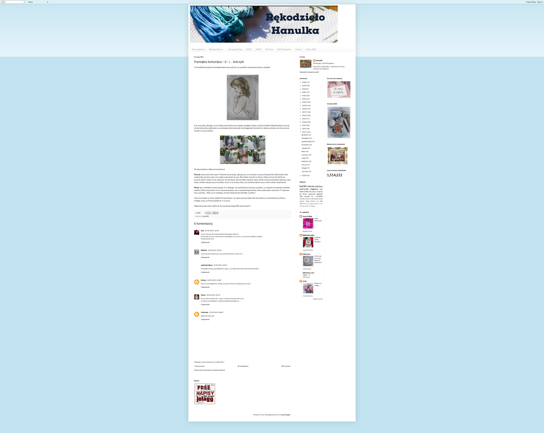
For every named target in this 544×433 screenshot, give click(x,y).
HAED (258, 49)
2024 (304, 89)
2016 (304, 115)
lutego (304, 168)
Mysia (203, 295)
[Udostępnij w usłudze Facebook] (214, 212)
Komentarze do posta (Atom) (214, 370)
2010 (304, 175)
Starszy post (285, 366)
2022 (304, 95)
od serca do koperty (312, 199)
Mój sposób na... (216, 49)
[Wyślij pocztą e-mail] (206, 212)
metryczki (304, 189)
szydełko (319, 196)
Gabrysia (198, 206)
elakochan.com (308, 273)
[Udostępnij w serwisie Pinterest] (217, 212)
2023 (304, 92)
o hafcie (319, 192)
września (305, 145)
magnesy (314, 189)
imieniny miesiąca (315, 186)
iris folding (311, 206)
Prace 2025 (311, 49)
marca (304, 165)
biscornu (312, 192)
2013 (304, 125)
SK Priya (269, 49)
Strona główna (198, 49)
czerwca (305, 155)
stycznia (305, 171)
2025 (304, 85)
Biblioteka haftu (308, 235)
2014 (304, 122)
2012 (304, 128)
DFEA (249, 49)
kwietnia (305, 161)
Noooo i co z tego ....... (318, 284)
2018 (304, 109)
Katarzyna (306, 254)
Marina (203, 280)
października (307, 141)
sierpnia (305, 148)
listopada (305, 138)
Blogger (287, 415)
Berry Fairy (319, 203)
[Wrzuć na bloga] (209, 212)
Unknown (204, 312)
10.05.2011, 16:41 (212, 230)
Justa (305, 281)
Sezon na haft (316, 201)
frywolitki (205, 216)
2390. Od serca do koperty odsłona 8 (318, 259)
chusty (302, 199)
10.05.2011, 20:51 (220, 265)
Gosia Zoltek (307, 216)
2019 (304, 105)
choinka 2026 (304, 206)
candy (217, 198)
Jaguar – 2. (306, 275)
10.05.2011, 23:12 (213, 295)
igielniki (320, 194)
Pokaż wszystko (318, 299)
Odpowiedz (205, 242)
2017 (304, 112)
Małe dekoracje (318, 220)
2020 (304, 102)
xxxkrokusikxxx (206, 265)
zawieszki (311, 194)
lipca (303, 151)
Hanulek (319, 60)
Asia (202, 230)
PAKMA (204, 250)
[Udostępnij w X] (211, 212)
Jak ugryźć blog (235, 49)
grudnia (305, 135)
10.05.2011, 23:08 (214, 280)
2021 (304, 99)
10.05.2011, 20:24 (214, 250)
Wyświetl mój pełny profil (309, 72)
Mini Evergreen (284, 49)
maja (304, 158)
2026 (304, 82)
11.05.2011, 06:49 (216, 312)
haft (321, 189)
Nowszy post (199, 366)
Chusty (298, 49)
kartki (303, 186)
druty (302, 203)
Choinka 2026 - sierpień (317, 239)
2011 (304, 132)
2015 (304, 119)
